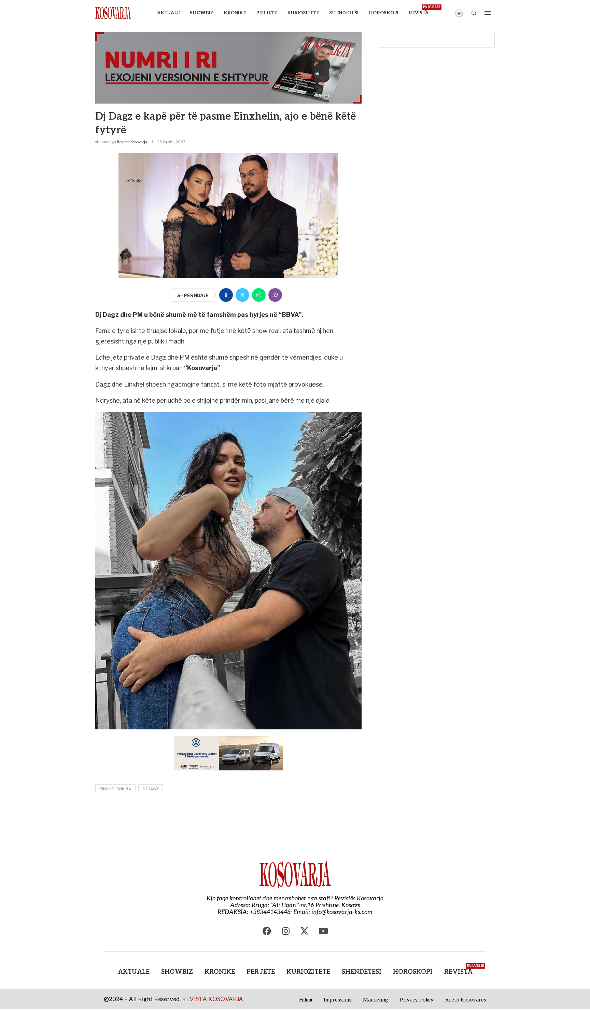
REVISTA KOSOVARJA (212, 999)
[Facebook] (267, 931)
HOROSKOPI (383, 13)
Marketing (375, 1000)
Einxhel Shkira (115, 788)
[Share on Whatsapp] (259, 295)
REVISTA (419, 10)
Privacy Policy (417, 1000)
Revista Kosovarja (132, 141)
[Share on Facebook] (226, 295)
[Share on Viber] (275, 295)
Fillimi (305, 1000)
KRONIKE (235, 13)
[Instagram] (285, 931)
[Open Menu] (487, 13)
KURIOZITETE (303, 13)
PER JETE (266, 13)
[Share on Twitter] (242, 295)
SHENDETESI (344, 13)
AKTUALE (168, 13)
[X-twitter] (304, 931)
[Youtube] (323, 931)
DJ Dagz (150, 788)
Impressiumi (337, 1000)
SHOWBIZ (201, 13)
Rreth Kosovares (465, 1000)
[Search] (473, 13)
